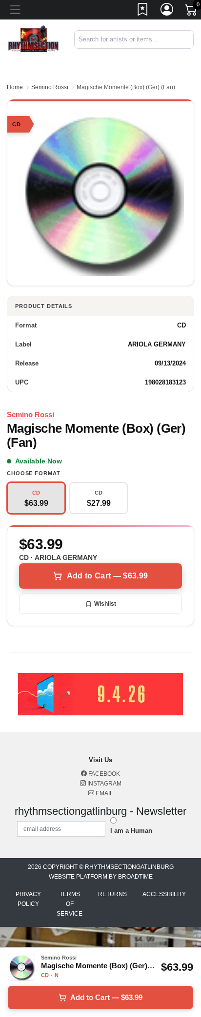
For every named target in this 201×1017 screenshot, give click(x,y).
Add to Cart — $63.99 (107, 576)
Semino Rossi (49, 87)
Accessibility (164, 894)
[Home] (33, 38)
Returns (112, 894)
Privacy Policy (28, 899)
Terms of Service (69, 904)
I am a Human (131, 830)
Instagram (103, 783)
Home (15, 87)
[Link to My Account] (167, 11)
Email (103, 793)
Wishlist (105, 603)
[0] (191, 12)
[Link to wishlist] (143, 11)
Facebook (103, 773)
